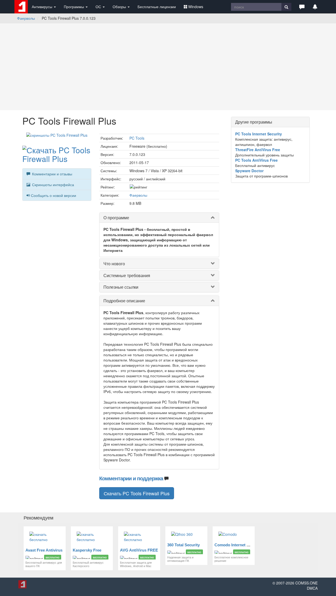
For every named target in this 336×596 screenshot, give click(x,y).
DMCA (312, 588)
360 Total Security (183, 545)
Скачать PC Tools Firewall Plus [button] (137, 493)
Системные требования (126, 275)
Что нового (114, 264)
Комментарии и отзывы (51, 173)
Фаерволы (26, 18)
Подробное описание (124, 301)
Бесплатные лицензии (157, 6)
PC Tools (136, 138)
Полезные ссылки (120, 287)
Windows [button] (195, 6)
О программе (116, 218)
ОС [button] (99, 6)
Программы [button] (74, 6)
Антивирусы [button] (42, 6)
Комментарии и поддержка (131, 478)
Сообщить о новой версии (53, 195)
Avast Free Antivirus (43, 550)
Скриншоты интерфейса (52, 184)
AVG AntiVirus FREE (139, 550)
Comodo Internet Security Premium (246, 545)
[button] (301, 6)
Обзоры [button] (120, 6)
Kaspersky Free (87, 550)
